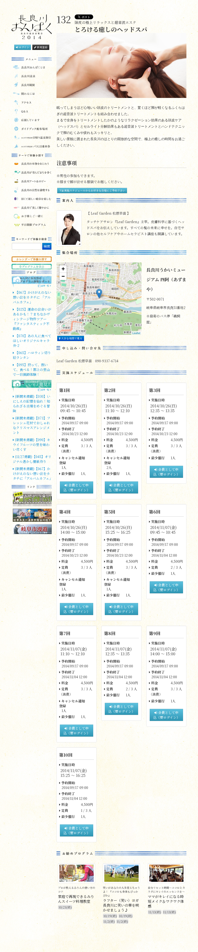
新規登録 (42, 47)
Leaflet (136, 333)
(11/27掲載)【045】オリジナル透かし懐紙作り (32, 459)
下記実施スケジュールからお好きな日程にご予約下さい (92, 190)
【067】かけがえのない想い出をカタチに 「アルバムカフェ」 (32, 297)
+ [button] (63, 269)
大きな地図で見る (71, 338)
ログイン (23, 47)
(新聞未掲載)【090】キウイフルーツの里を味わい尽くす (31, 444)
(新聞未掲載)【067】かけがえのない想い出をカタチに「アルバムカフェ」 (33, 473)
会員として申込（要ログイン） (76, 487)
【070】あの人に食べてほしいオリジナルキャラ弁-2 (32, 340)
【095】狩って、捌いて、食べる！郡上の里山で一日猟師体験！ (31, 369)
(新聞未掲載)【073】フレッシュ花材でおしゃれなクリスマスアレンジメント (31, 425)
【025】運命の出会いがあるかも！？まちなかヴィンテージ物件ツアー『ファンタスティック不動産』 (32, 319)
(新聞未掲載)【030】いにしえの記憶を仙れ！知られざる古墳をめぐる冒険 (31, 403)
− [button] (63, 276)
